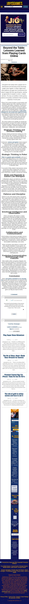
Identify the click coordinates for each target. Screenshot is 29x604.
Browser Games (23, 566)
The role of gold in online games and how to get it (14, 395)
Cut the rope (15, 570)
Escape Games (22, 567)
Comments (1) (14, 62)
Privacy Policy (4, 596)
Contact (18, 598)
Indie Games (14, 567)
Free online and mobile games (15, 4)
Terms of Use (12, 596)
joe (11, 300)
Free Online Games (5, 566)
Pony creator (20, 571)
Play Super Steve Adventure (13, 335)
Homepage (17, 324)
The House (21, 570)
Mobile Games (6, 567)
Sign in (11, 329)
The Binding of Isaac (11, 571)
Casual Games (15, 566)
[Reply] (23, 309)
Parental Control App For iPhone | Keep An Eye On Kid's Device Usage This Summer (13, 377)
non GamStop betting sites (21, 13)
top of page (19, 327)
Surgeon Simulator (6, 570)
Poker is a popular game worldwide (11, 157)
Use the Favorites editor (15, 524)
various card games (13, 142)
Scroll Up (10, 324)
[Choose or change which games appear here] (16, 513)
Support (18, 596)
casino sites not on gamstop (11, 13)
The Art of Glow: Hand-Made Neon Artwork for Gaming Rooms (14, 357)
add (15, 517)
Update (14, 314)
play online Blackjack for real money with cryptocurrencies (14, 111)
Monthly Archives (15, 531)
